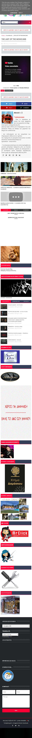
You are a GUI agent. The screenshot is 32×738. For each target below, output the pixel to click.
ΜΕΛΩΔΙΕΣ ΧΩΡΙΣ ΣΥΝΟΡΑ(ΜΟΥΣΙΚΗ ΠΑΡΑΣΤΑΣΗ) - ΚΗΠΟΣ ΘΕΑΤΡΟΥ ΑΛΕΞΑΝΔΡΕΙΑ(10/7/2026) (17, 319)
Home (2, 35)
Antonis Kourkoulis (23, 723)
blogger (5, 210)
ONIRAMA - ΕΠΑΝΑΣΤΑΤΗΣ (8, 173)
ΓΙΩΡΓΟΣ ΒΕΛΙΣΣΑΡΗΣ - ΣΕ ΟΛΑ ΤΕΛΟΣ (18, 311)
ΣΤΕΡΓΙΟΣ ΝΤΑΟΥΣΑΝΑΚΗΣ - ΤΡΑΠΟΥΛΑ (18, 333)
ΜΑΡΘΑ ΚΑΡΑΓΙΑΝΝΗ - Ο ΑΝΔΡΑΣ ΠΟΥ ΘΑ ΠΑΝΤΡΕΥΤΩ (13, 204)
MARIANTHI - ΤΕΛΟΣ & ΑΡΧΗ (15, 326)
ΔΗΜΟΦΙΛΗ (16, 301)
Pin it (10, 108)
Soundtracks (9, 35)
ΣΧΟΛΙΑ (26, 301)
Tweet (11, 104)
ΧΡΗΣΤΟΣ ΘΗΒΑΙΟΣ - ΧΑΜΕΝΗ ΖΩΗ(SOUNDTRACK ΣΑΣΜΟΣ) (16, 188)
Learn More (13, 13)
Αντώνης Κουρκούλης (6, 269)
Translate (14, 636)
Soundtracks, (14, 43)
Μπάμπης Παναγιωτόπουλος (8, 270)
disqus (16, 210)
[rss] (19, 725)
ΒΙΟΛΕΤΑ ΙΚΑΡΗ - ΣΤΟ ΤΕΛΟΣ (15, 305)
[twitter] (16, 725)
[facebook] (12, 725)
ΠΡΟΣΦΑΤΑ (5, 301)
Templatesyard (8, 723)
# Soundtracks (9, 90)
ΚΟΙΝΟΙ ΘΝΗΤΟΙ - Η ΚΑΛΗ (14, 340)
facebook (26, 210)
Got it (21, 13)
